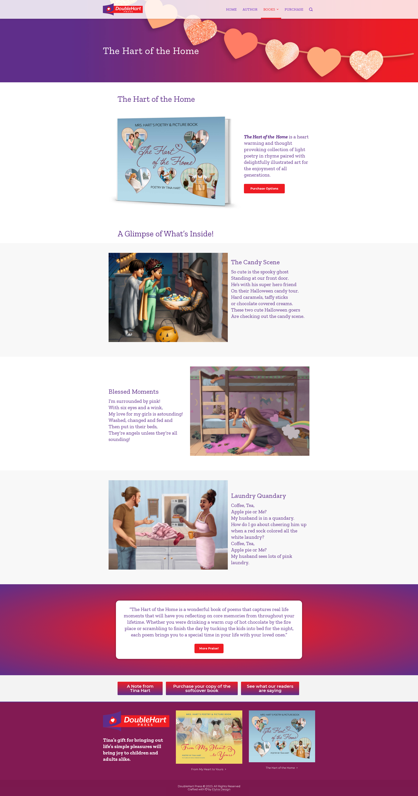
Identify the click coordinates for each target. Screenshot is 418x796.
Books (269, 9)
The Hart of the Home (280, 767)
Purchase (294, 9)
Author (249, 9)
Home (231, 9)
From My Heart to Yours (207, 769)
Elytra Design (221, 789)
